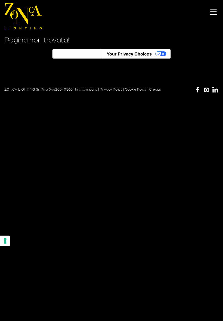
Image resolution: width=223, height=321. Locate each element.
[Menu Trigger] (213, 11)
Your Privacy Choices (129, 54)
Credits (155, 89)
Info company (86, 89)
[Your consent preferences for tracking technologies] (5, 241)
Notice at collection (77, 54)
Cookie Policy (136, 89)
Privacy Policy (111, 89)
